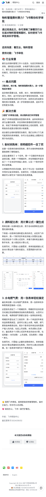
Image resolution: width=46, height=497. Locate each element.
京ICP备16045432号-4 (23, 485)
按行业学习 (19, 9)
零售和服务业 (30, 9)
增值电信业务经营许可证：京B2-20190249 (23, 490)
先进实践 (9, 9)
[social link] (5, 468)
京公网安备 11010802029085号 (24, 488)
